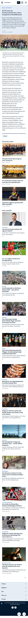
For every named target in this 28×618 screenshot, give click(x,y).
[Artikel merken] (19, 614)
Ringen (5, 136)
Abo (19, 2)
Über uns (4, 595)
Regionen (4, 587)
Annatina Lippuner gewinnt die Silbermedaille (12, 203)
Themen (4, 584)
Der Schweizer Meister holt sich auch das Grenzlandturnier (12, 181)
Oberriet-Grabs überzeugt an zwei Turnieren (12, 159)
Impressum (23, 602)
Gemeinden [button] (7, 2)
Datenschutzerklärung (15, 604)
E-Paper (4, 599)
